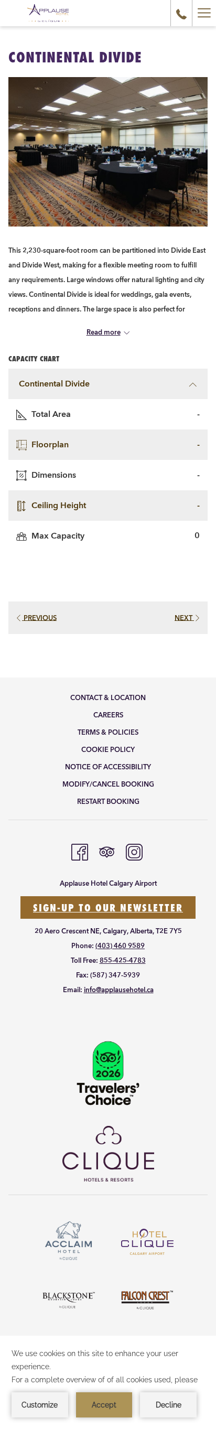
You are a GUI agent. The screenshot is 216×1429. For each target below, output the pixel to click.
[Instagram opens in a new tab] (134, 851)
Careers (108, 715)
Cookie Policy (108, 750)
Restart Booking (108, 802)
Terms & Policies (108, 732)
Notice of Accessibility (108, 767)
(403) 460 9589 (120, 946)
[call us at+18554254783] (181, 12)
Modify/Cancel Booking (108, 784)
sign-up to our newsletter (108, 908)
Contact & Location (108, 698)
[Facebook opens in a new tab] (79, 851)
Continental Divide (54, 384)
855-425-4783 (123, 960)
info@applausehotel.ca (119, 990)
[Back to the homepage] (48, 13)
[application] (108, 1382)
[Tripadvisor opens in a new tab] (107, 851)
